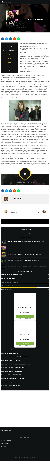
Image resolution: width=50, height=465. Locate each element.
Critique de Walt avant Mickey (8, 278)
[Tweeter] (6, 38)
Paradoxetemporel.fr (5, 444)
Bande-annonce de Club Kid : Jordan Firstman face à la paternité (25, 248)
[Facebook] (23, 454)
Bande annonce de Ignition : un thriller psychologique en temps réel (26, 266)
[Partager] (2, 38)
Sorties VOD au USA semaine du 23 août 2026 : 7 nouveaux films (24, 254)
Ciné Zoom (3, 441)
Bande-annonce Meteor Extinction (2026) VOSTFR (12, 378)
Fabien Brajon (16, 198)
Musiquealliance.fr (5, 443)
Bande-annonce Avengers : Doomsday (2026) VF (12, 371)
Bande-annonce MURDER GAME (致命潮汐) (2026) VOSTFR (14, 356)
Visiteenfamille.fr (4, 446)
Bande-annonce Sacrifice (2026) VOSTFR (10, 353)
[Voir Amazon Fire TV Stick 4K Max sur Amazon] (25, 300)
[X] (25, 454)
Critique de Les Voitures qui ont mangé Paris (11, 274)
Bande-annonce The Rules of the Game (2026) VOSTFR (13, 367)
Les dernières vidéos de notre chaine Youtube (26, 350)
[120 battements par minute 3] (25, 110)
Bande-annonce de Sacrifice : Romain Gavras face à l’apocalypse (25, 241)
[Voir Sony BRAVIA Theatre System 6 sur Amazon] (25, 327)
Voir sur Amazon (25, 316)
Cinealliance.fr (6, 2)
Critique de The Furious (6, 289)
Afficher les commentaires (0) (24, 221)
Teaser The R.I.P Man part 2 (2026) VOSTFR (11, 374)
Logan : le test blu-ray (14, 211)
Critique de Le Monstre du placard (9, 285)
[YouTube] (27, 454)
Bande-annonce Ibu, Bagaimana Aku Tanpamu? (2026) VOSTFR (15, 364)
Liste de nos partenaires (6, 440)
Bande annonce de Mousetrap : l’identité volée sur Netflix (23, 260)
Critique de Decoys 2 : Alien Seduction (10, 282)
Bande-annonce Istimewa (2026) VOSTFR (10, 360)
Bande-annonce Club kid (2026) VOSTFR (10, 385)
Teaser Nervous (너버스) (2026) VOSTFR (10, 382)
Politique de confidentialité (6, 430)
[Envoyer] (14, 38)
